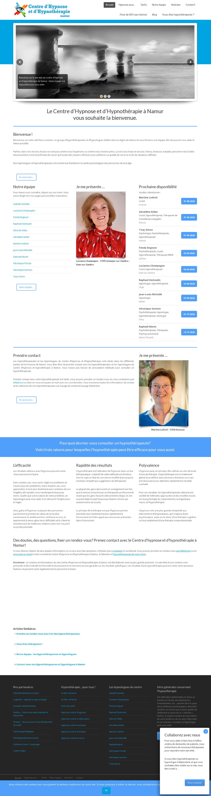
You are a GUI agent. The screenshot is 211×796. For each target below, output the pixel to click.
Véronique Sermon (22, 269)
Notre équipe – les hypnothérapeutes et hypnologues (46, 654)
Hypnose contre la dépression (75, 718)
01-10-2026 (189, 314)
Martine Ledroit (20, 243)
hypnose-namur (26, 609)
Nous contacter (195, 782)
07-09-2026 (189, 298)
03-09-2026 (189, 269)
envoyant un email (22, 554)
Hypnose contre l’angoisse (73, 712)
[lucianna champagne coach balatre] (101, 224)
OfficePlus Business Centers (26, 693)
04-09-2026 (189, 283)
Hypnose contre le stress (72, 738)
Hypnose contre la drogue (73, 731)
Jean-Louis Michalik (22, 250)
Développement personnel (25, 738)
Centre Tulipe (19, 750)
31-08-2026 (189, 201)
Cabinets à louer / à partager (26, 744)
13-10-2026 (189, 332)
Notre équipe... (26, 287)
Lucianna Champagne (24, 210)
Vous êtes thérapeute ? (29, 643)
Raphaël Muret (20, 256)
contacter (117, 550)
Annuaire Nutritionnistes (24, 706)
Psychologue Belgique (23, 731)
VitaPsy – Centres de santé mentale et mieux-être (30, 714)
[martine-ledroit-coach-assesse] (163, 393)
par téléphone (183, 550)
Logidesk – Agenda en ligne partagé (29, 699)
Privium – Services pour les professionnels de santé (32, 723)
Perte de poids (68, 706)
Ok (106, 790)
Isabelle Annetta (21, 203)
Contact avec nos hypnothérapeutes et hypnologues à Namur (50, 664)
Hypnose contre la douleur (73, 725)
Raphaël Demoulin (22, 223)
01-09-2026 (189, 235)
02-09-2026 (189, 253)
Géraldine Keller (21, 236)
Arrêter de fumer (69, 699)
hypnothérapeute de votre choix (129, 554)
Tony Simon (19, 276)
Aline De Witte (20, 230)
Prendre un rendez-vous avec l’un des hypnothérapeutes (48, 633)
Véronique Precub (22, 263)
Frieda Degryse (20, 217)
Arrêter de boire (68, 693)
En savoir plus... (26, 177)
